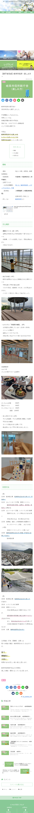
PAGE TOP (17, 797)
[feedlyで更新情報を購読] (17, 693)
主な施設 (15, 153)
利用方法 (15, 155)
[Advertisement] (17, 32)
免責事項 (9, 807)
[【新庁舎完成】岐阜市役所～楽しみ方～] (10, 100)
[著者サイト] (13, 693)
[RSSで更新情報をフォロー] (20, 693)
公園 (4, 680)
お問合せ (24, 807)
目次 (14, 147)
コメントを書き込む (17, 784)
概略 (14, 150)
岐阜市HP (18, 199)
